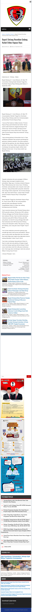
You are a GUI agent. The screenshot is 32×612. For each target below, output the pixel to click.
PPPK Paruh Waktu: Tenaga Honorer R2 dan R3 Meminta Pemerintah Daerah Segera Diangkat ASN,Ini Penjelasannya (16, 531)
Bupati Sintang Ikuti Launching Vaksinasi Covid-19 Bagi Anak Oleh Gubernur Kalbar (18, 311)
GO (29, 376)
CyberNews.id (16, 609)
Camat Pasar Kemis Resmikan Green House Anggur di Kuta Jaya (17, 536)
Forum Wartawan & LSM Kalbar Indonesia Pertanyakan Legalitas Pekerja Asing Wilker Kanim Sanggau (24, 267)
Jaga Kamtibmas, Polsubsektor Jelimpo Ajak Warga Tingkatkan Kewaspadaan (15, 557)
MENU (4, 29)
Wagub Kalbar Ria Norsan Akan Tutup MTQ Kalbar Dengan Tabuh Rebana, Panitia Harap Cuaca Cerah (18, 279)
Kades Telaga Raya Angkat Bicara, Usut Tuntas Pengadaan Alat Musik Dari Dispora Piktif (15, 515)
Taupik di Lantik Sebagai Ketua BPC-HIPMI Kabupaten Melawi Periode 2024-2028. (17, 506)
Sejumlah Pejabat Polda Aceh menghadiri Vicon (12, 592)
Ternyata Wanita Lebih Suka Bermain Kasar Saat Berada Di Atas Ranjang (16, 501)
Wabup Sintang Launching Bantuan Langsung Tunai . (8, 264)
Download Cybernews (8, 603)
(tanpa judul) (7, 546)
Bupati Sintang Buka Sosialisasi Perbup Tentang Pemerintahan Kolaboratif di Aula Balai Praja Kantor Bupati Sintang (15, 586)
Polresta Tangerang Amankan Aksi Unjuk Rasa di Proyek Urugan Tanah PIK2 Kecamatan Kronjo (16, 510)
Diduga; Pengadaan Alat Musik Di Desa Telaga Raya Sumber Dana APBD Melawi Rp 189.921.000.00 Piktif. (17, 525)
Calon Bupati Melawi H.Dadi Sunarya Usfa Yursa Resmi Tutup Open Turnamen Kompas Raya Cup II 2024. (15, 542)
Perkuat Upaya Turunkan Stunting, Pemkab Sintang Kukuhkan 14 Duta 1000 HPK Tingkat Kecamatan (18, 322)
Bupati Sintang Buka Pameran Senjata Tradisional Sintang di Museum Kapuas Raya (19, 300)
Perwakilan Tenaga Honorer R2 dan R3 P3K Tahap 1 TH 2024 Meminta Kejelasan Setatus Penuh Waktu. (17, 520)
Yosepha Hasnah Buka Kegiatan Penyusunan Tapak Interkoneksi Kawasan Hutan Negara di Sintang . (16, 595)
